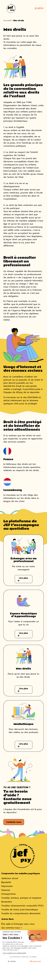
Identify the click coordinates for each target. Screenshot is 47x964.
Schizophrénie (8, 894)
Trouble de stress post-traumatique (19, 909)
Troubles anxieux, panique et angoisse (21, 897)
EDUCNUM (33, 397)
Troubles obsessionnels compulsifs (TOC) (22, 905)
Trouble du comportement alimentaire (20, 913)
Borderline (6, 901)
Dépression (7, 886)
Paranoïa (5, 890)
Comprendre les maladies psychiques (20, 873)
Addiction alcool (9, 878)
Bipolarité (6, 882)
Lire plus (23, 578)
